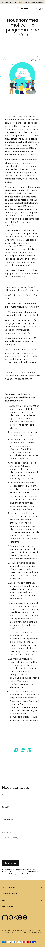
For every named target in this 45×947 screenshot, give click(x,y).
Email (5, 807)
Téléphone (7, 819)
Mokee (19, 930)
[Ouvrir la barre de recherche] (36, 8)
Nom (4, 794)
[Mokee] (22, 8)
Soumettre (10, 863)
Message (6, 832)
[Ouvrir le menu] (3, 8)
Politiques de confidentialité (13, 871)
